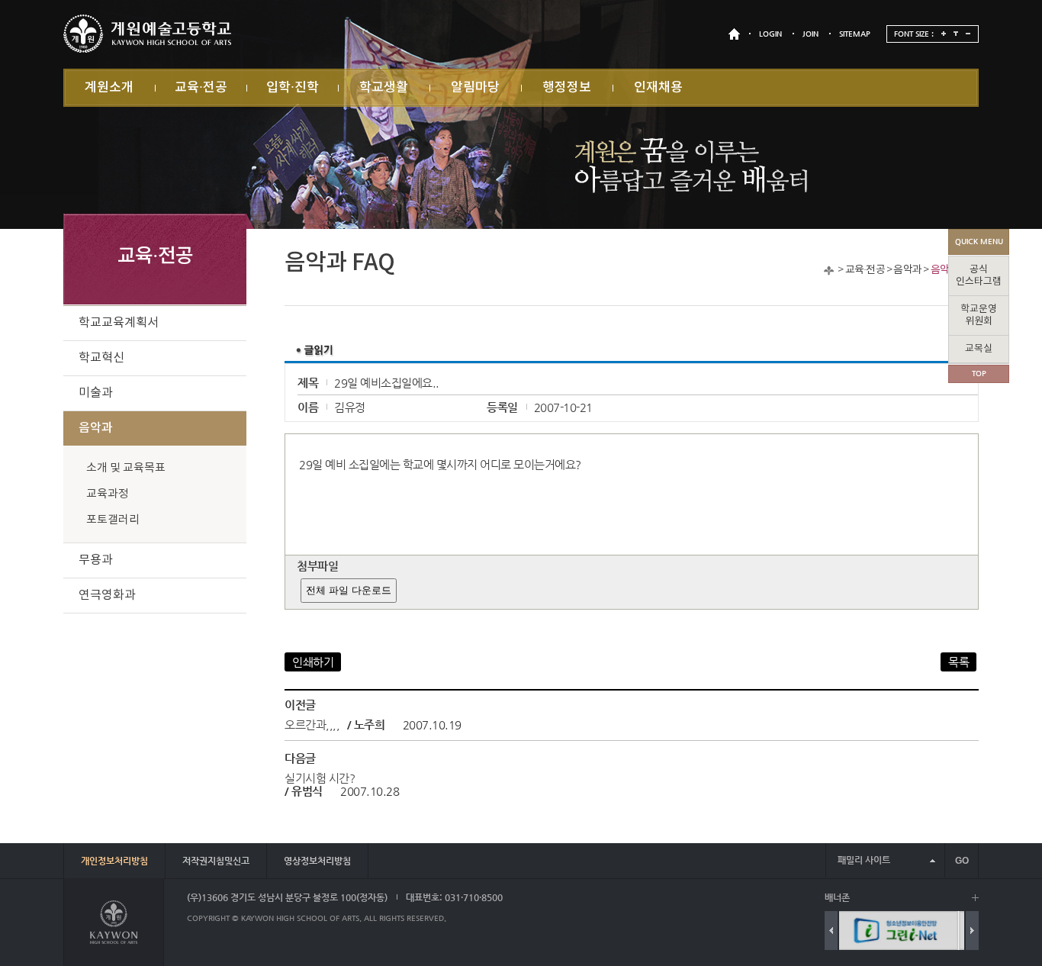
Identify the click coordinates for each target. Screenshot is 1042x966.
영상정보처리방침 (317, 860)
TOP (979, 373)
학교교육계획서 (119, 323)
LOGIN (770, 34)
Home (829, 270)
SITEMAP (854, 34)
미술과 (96, 393)
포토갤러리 (113, 520)
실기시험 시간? (320, 777)
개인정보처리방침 (114, 860)
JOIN (810, 34)
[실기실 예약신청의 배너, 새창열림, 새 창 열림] (956, 930)
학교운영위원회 (978, 315)
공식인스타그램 (979, 276)
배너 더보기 (975, 897)
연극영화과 (107, 595)
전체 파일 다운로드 (348, 590)
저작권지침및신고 (215, 860)
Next (972, 930)
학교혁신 (101, 358)
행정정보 (566, 87)
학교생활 (383, 87)
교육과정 (107, 494)
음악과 (907, 270)
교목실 (978, 349)
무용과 (96, 560)
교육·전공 (201, 87)
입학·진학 (292, 87)
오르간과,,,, (312, 724)
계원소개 (109, 87)
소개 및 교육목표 (126, 468)
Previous (831, 930)
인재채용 (658, 87)
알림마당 (475, 87)
